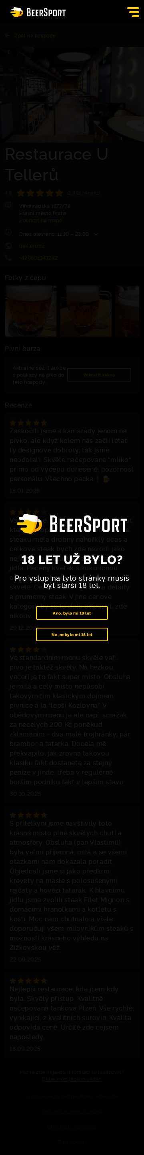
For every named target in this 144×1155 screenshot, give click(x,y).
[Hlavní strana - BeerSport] (38, 12)
